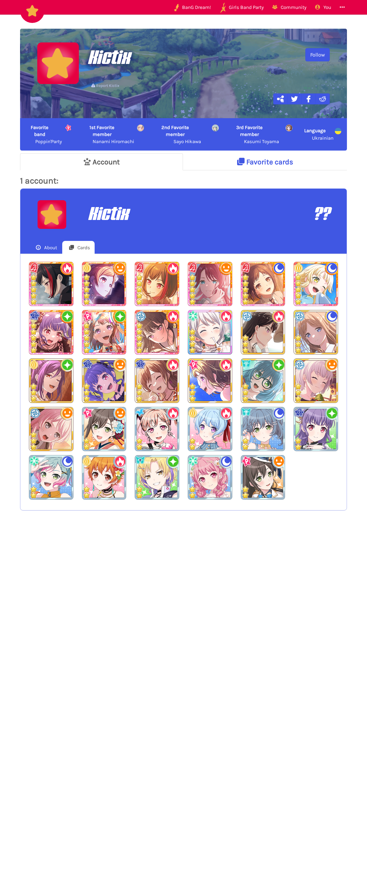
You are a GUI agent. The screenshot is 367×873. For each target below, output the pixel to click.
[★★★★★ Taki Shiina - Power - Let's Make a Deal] (157, 332)
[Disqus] (183, 609)
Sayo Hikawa (181, 134)
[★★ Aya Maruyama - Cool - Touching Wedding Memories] (210, 477)
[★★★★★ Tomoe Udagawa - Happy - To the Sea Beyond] (210, 284)
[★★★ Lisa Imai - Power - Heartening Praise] (157, 380)
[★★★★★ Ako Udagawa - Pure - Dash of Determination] (51, 332)
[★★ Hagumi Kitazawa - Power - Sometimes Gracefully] (104, 477)
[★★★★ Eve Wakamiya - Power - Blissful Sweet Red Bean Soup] (210, 332)
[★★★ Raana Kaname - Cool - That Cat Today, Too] (316, 380)
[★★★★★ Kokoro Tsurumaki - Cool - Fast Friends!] (316, 284)
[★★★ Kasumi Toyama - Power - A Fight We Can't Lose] (210, 380)
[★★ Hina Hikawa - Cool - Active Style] (51, 477)
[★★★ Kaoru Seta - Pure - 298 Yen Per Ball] (51, 380)
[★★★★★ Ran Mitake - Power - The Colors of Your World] (157, 284)
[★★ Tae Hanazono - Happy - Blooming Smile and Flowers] (104, 429)
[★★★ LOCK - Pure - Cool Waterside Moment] (263, 380)
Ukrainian (318, 134)
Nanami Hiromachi (111, 134)
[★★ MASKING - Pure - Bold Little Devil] (157, 477)
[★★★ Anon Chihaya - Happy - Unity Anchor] (51, 429)
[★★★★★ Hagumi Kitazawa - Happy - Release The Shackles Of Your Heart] (104, 284)
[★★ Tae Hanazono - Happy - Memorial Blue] (263, 477)
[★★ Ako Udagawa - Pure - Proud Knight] (316, 429)
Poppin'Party (46, 134)
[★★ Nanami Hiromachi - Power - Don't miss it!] (157, 429)
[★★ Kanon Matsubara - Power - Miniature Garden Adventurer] (210, 429)
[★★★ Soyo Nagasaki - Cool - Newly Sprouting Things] (316, 332)
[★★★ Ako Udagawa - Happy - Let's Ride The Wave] (104, 380)
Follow (317, 55)
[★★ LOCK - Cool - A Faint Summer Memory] (263, 429)
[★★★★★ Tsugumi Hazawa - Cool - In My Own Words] (263, 284)
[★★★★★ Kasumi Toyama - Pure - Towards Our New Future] (104, 332)
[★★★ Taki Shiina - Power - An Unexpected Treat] (263, 332)
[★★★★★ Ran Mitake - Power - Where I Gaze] (51, 284)
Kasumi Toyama (257, 134)
